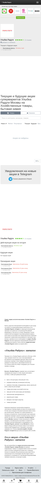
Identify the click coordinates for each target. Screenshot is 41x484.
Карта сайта (19, 468)
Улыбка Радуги (7, 2)
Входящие (29, 482)
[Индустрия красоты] (11, 11)
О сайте (30, 468)
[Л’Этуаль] (17, 11)
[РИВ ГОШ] (37, 11)
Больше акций (21, 153)
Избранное (11, 481)
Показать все (20, 17)
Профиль (37, 482)
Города (7, 468)
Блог (20, 470)
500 (36, 161)
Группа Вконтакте (33, 470)
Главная (4, 482)
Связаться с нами (8, 470)
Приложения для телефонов (21, 472)
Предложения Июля (6, 264)
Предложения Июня (6, 268)
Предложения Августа (9, 48)
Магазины (20, 482)
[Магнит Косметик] (24, 11)
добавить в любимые (8, 42)
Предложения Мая (6, 272)
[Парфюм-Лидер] (30, 11)
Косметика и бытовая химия (9, 6)
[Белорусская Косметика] (4, 11)
